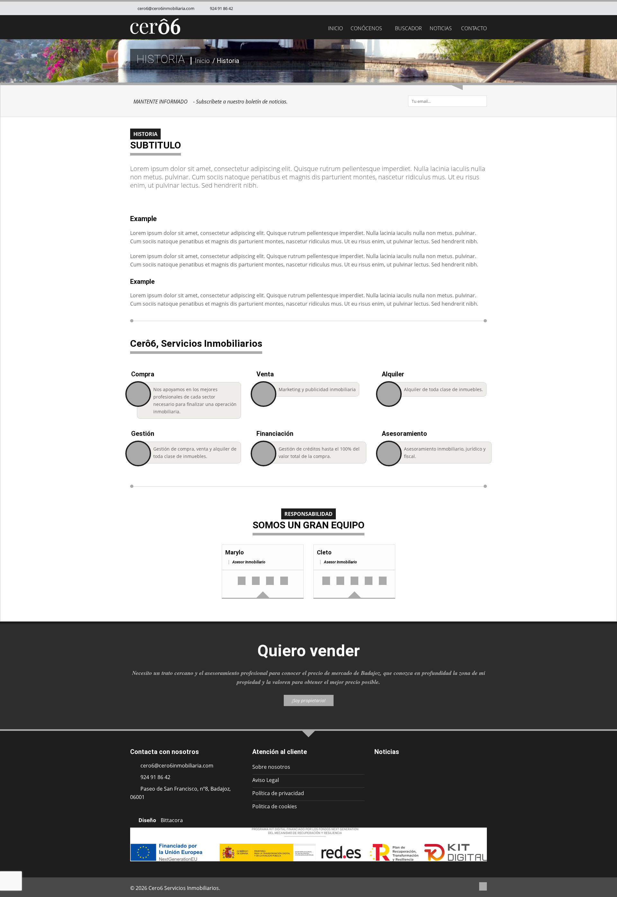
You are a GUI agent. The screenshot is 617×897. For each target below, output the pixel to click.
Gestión (142, 433)
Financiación (274, 433)
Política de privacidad (278, 793)
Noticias (441, 28)
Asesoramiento (404, 433)
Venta (265, 374)
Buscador (408, 28)
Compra (142, 374)
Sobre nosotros (271, 766)
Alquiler (393, 374)
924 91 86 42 (221, 8)
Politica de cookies (274, 806)
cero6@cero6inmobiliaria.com (165, 8)
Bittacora (172, 820)
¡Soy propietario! (309, 700)
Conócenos (366, 28)
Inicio (335, 28)
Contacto (474, 28)
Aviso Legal (265, 780)
